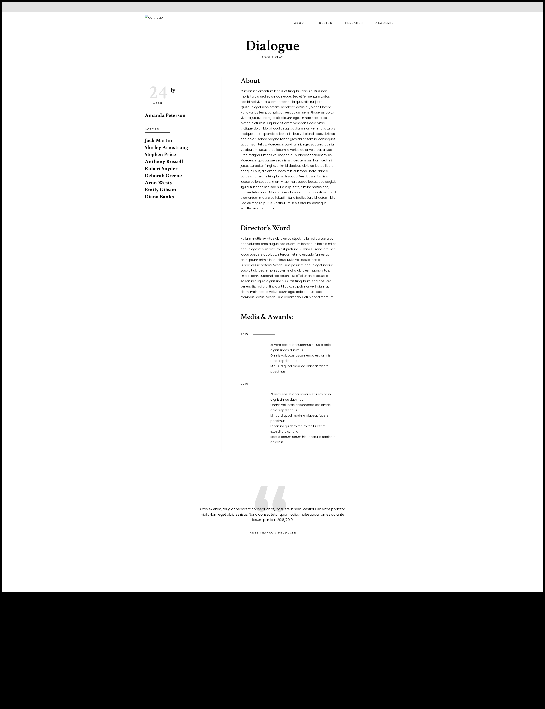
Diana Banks (159, 196)
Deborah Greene (163, 175)
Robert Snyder (161, 168)
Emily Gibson (160, 189)
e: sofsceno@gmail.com (169, 666)
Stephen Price (160, 154)
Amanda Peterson (165, 115)
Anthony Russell (164, 161)
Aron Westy (158, 182)
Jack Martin (158, 140)
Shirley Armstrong (166, 147)
